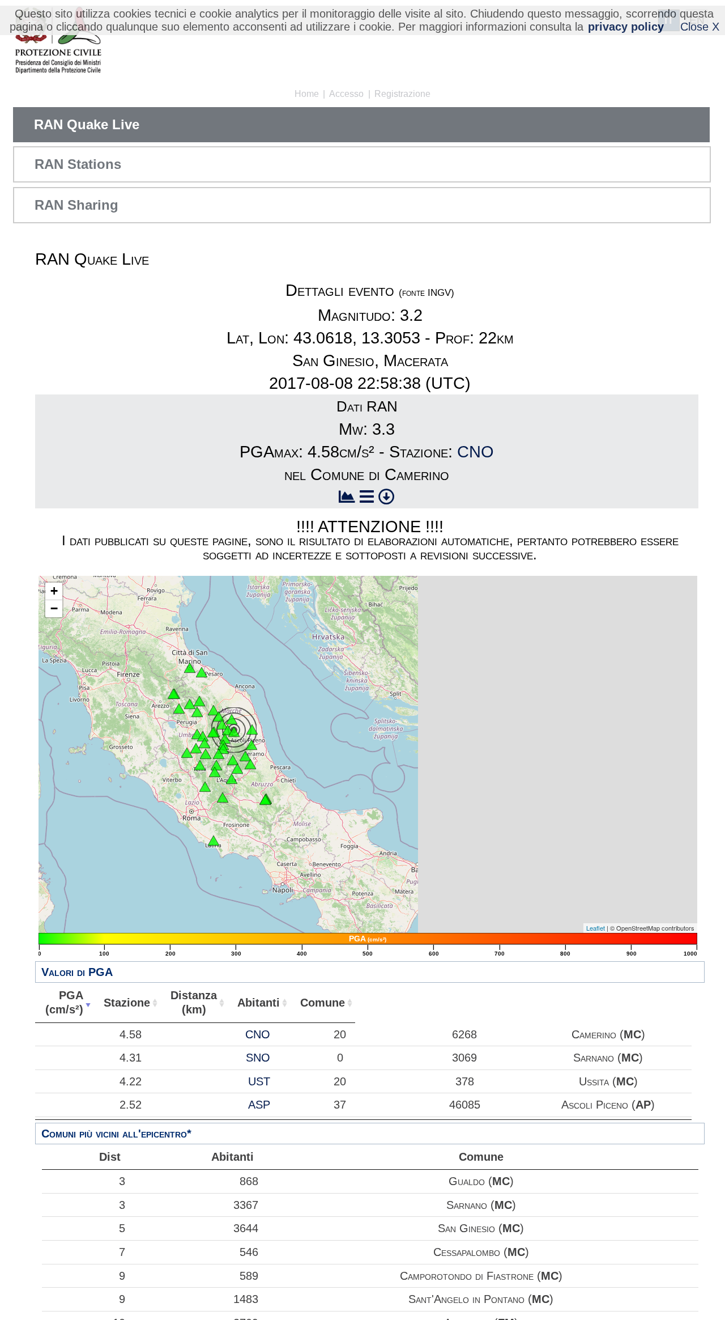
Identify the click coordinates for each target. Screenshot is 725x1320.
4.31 (131, 1057)
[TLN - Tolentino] (231, 719)
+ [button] (54, 591)
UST (259, 1081)
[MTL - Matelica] (218, 716)
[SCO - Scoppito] (231, 778)
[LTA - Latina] (213, 840)
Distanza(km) (193, 1002)
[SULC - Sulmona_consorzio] (265, 799)
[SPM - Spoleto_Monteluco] (205, 753)
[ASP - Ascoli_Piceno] (251, 744)
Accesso (346, 94)
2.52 (131, 1104)
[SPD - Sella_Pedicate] (237, 768)
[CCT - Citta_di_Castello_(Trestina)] (179, 708)
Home (307, 94)
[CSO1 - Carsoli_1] (222, 797)
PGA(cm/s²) (64, 1002)
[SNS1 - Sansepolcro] (173, 693)
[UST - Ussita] (225, 738)
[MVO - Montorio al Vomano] (250, 764)
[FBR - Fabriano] (213, 710)
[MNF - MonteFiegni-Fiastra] (227, 730)
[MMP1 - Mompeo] (205, 786)
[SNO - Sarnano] (234, 731)
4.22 (131, 1081)
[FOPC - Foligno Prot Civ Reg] (202, 736)
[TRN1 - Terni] (200, 765)
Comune (322, 1002)
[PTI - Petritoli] (252, 729)
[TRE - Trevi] (204, 743)
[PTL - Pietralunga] (189, 704)
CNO (475, 452)
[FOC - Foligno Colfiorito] (213, 732)
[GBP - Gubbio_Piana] (197, 712)
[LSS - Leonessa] (216, 765)
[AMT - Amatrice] (232, 760)
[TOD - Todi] (187, 752)
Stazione (127, 1002)
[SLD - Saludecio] (201, 672)
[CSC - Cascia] (218, 753)
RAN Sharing (76, 205)
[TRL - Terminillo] (214, 772)
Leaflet (595, 927)
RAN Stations (78, 164)
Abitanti (258, 1002)
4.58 (131, 1034)
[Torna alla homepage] (58, 41)
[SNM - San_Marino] (189, 667)
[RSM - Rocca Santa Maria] (245, 756)
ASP (259, 1104)
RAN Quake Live (86, 124)
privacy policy (626, 26)
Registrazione (402, 94)
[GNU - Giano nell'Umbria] (196, 748)
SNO (258, 1057)
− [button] (54, 608)
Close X (699, 26)
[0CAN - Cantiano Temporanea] (199, 701)
